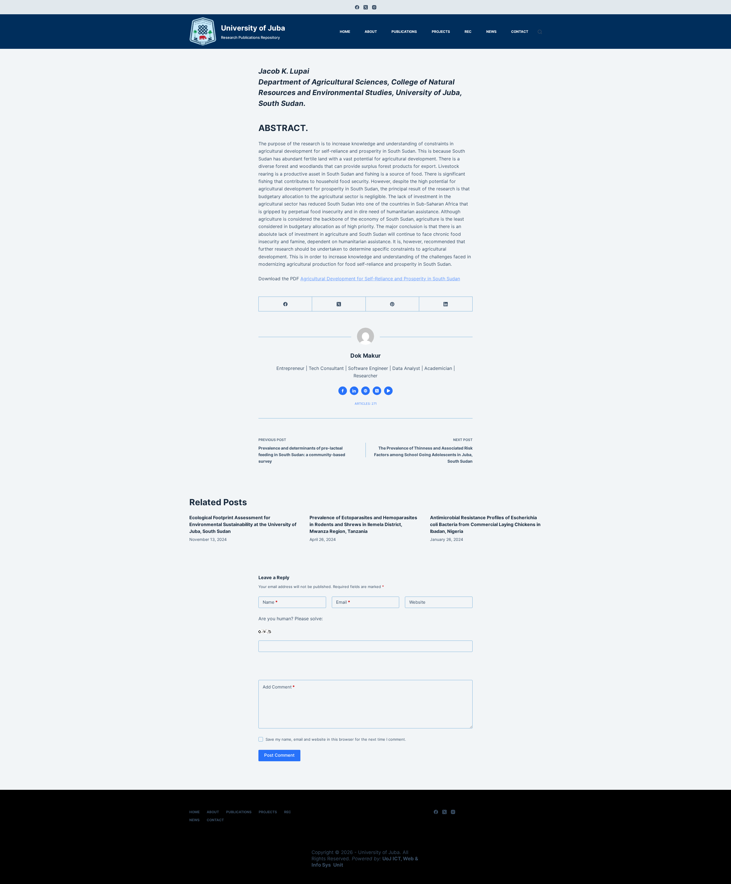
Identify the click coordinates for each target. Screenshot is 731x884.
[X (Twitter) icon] (377, 390)
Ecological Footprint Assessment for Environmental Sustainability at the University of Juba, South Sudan (242, 524)
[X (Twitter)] (366, 7)
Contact (519, 31)
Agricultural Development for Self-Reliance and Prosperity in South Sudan (380, 278)
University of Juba (253, 28)
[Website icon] (365, 390)
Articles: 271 (366, 404)
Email (343, 602)
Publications (404, 31)
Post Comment (279, 755)
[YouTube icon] (388, 390)
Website (417, 602)
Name (270, 602)
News (491, 31)
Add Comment (279, 687)
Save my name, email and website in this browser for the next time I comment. (336, 739)
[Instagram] (374, 7)
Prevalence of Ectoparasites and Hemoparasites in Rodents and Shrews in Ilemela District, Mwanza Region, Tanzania (363, 524)
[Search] (540, 32)
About (371, 31)
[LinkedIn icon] (354, 390)
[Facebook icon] (342, 390)
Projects (441, 31)
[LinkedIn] (446, 304)
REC (468, 31)
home (345, 31)
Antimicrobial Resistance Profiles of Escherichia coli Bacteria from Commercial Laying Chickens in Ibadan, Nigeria (485, 524)
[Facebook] (357, 7)
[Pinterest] (392, 304)
